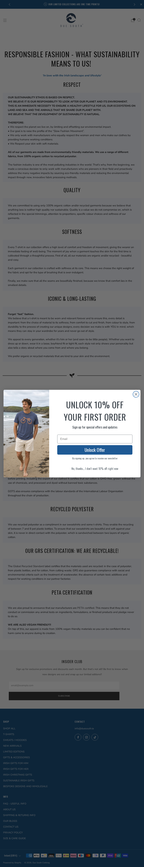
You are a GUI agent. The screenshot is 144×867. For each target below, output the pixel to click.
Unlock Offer (95, 449)
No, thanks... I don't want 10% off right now (94, 469)
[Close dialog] (136, 394)
